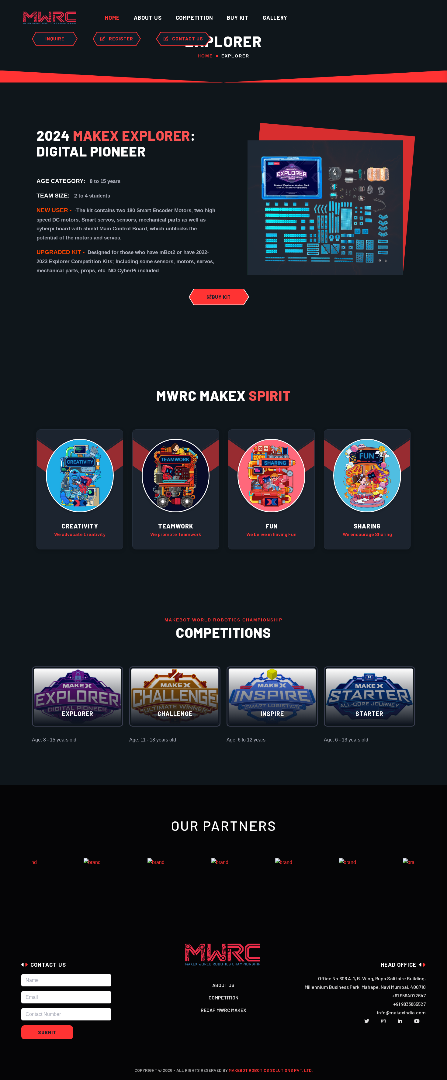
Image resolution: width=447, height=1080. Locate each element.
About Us (223, 985)
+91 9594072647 (409, 995)
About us (147, 17)
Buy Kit (238, 17)
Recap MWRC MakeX (223, 1010)
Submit (47, 1032)
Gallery (275, 17)
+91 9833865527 (409, 1004)
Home (112, 17)
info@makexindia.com (401, 1012)
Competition (194, 17)
